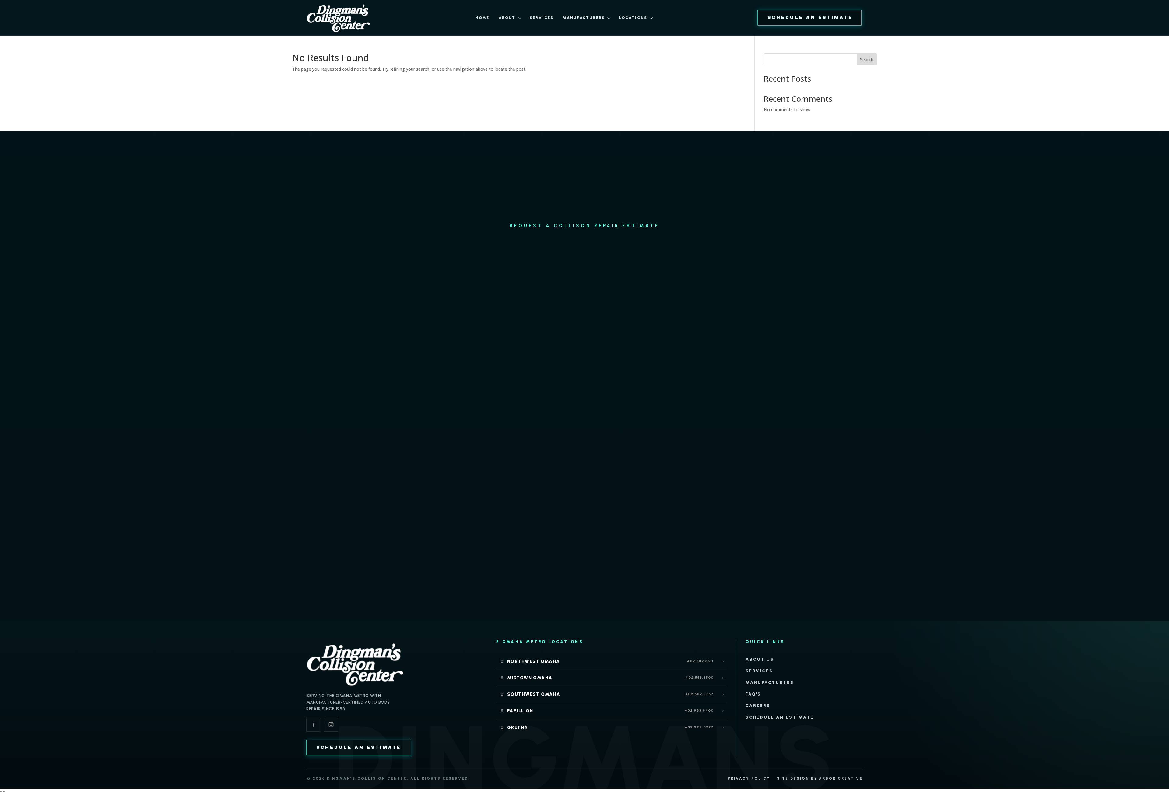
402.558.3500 (700, 677)
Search (866, 59)
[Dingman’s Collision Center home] (355, 663)
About (507, 17)
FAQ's (753, 694)
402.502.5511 (700, 661)
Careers (758, 705)
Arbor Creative (841, 778)
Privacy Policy (749, 778)
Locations (633, 17)
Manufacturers (584, 17)
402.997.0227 (699, 727)
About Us (760, 659)
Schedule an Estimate (780, 717)
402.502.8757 (699, 694)
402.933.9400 (699, 710)
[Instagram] (331, 725)
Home (483, 17)
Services (542, 17)
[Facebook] (313, 725)
